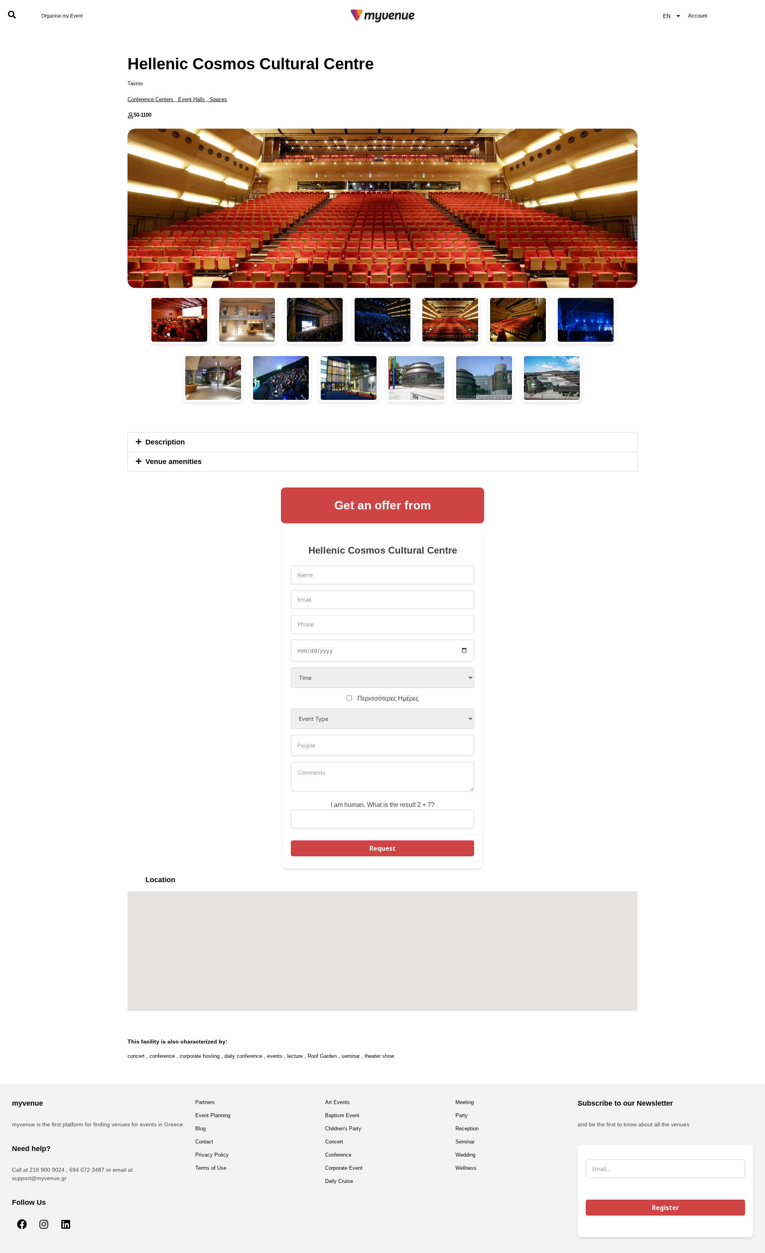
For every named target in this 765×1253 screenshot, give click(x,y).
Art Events (337, 1102)
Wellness (466, 1168)
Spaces (218, 99)
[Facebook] (22, 1224)
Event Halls (191, 99)
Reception (467, 1129)
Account (697, 16)
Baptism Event (342, 1115)
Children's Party (343, 1129)
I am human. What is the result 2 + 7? (383, 804)
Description (165, 442)
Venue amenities (173, 462)
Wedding (465, 1155)
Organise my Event (61, 16)
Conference (338, 1155)
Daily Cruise (339, 1181)
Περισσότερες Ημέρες (388, 698)
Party (461, 1115)
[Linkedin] (66, 1224)
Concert (334, 1142)
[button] (382, 442)
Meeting (464, 1102)
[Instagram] (44, 1224)
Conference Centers (150, 99)
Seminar (465, 1142)
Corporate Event (344, 1168)
